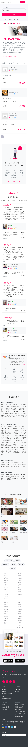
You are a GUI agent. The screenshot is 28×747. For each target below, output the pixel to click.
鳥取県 (6, 609)
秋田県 (6, 582)
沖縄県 (20, 623)
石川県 (20, 575)
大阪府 (21, 564)
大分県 (20, 616)
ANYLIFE (17, 689)
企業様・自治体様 (19, 704)
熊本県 (20, 613)
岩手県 (6, 578)
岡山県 (6, 613)
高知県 (20, 604)
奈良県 (6, 604)
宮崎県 (20, 618)
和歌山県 (6, 606)
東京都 (18, 560)
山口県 (6, 618)
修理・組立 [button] (12, 19)
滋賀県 (20, 594)
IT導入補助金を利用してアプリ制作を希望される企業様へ (20, 714)
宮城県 (6, 580)
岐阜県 (20, 585)
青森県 (6, 575)
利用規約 (4, 691)
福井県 (20, 578)
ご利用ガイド (5, 704)
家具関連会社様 (19, 707)
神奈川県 (5, 564)
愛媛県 (20, 602)
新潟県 (6, 598)
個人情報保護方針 (6, 698)
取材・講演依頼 (19, 709)
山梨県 (20, 580)
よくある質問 (5, 707)
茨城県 (6, 589)
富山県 (20, 573)
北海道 (6, 573)
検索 (14, 14)
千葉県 (6, 596)
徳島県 (6, 620)
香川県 (6, 623)
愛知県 (20, 589)
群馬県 (6, 594)
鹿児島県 (20, 620)
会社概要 (4, 689)
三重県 (20, 591)
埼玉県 (13, 564)
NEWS (17, 691)
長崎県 (20, 611)
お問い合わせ (5, 709)
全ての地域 (9, 560)
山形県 (6, 585)
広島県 (6, 616)
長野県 (20, 582)
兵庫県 (6, 602)
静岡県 (20, 587)
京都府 (13, 568)
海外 (20, 625)
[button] (6, 371)
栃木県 (6, 591)
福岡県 (20, 606)
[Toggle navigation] (26, 2)
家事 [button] (18, 19)
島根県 (6, 611)
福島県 (6, 587)
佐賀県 (20, 609)
